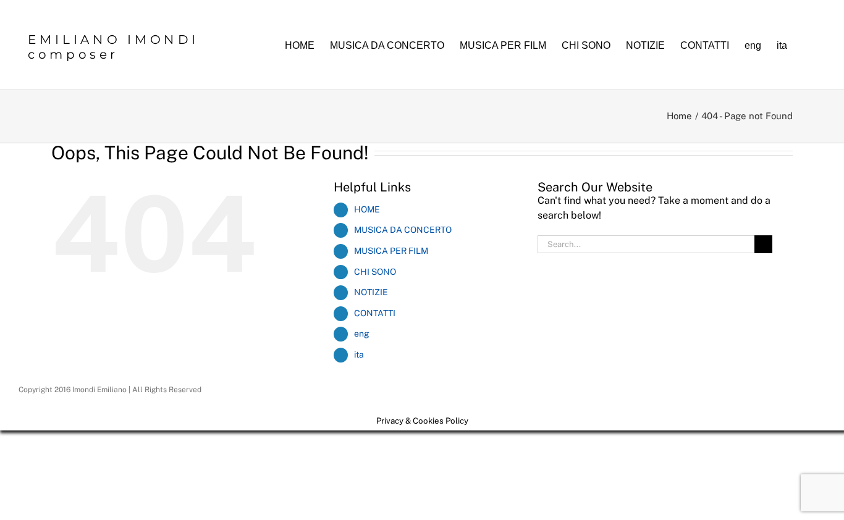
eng (361, 333)
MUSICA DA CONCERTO (403, 230)
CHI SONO (375, 272)
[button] (806, 45)
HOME (367, 209)
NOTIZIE (371, 292)
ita (359, 354)
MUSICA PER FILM (391, 251)
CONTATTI (374, 313)
